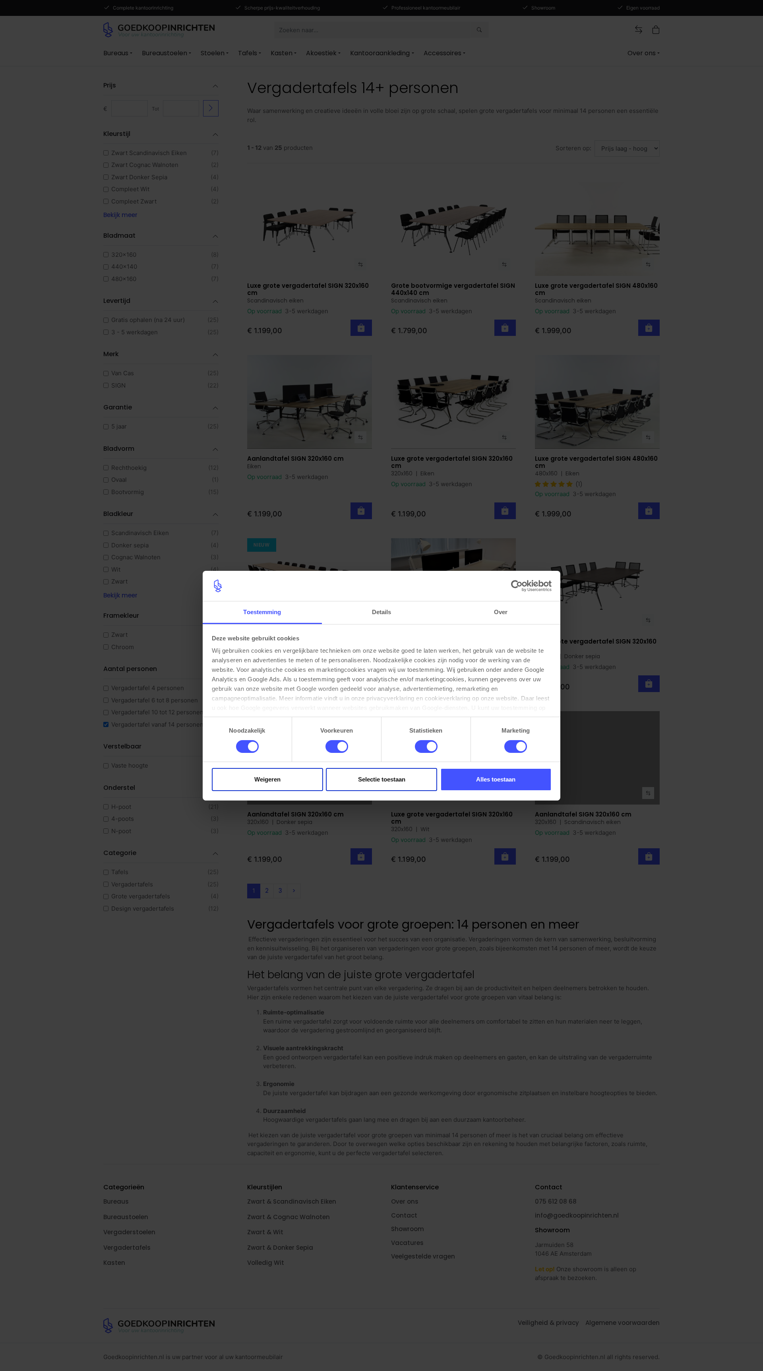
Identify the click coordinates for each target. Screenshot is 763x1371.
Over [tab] (500, 612)
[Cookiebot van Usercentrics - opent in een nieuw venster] (517, 586)
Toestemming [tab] (262, 612)
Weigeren (267, 779)
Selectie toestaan (381, 779)
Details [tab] (381, 612)
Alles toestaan (495, 779)
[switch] (336, 746)
